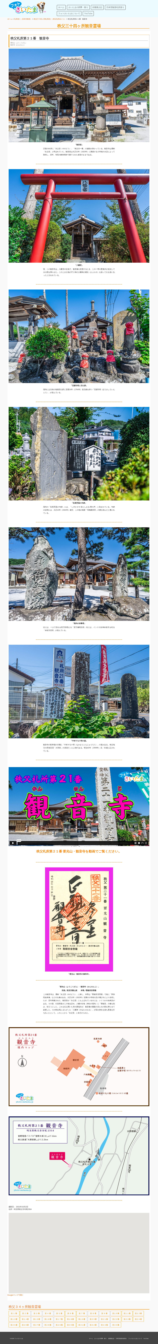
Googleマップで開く (15, 1295)
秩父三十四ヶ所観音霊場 (79, 26)
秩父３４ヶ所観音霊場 (25, 1307)
